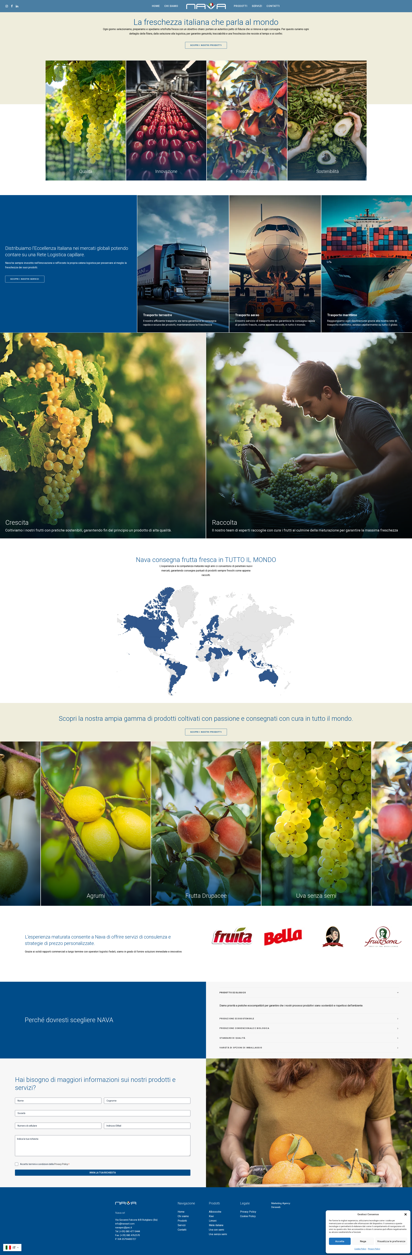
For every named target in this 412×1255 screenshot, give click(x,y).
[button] (405, 1214)
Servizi (257, 6)
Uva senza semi (218, 1234)
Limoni (212, 1220)
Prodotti (240, 6)
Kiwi (211, 1216)
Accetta (339, 1241)
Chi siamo (171, 6)
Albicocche (215, 1211)
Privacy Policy (374, 1249)
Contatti (273, 6)
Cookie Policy (360, 1249)
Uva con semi (216, 1229)
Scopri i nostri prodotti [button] (206, 45)
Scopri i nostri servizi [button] (24, 279)
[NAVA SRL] (206, 6)
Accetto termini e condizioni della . (44, 1164)
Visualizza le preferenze (391, 1241)
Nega (363, 1241)
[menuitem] (7, 6)
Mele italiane (216, 1225)
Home (156, 6)
